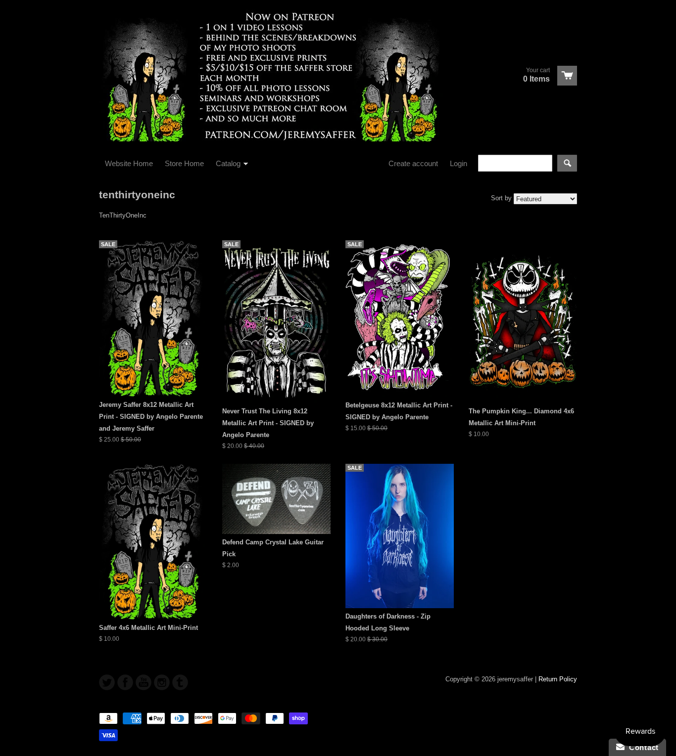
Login (458, 163)
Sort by (501, 198)
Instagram (162, 682)
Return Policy (557, 679)
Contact (642, 747)
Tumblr (180, 682)
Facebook (125, 682)
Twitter (107, 682)
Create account (413, 163)
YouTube (143, 682)
